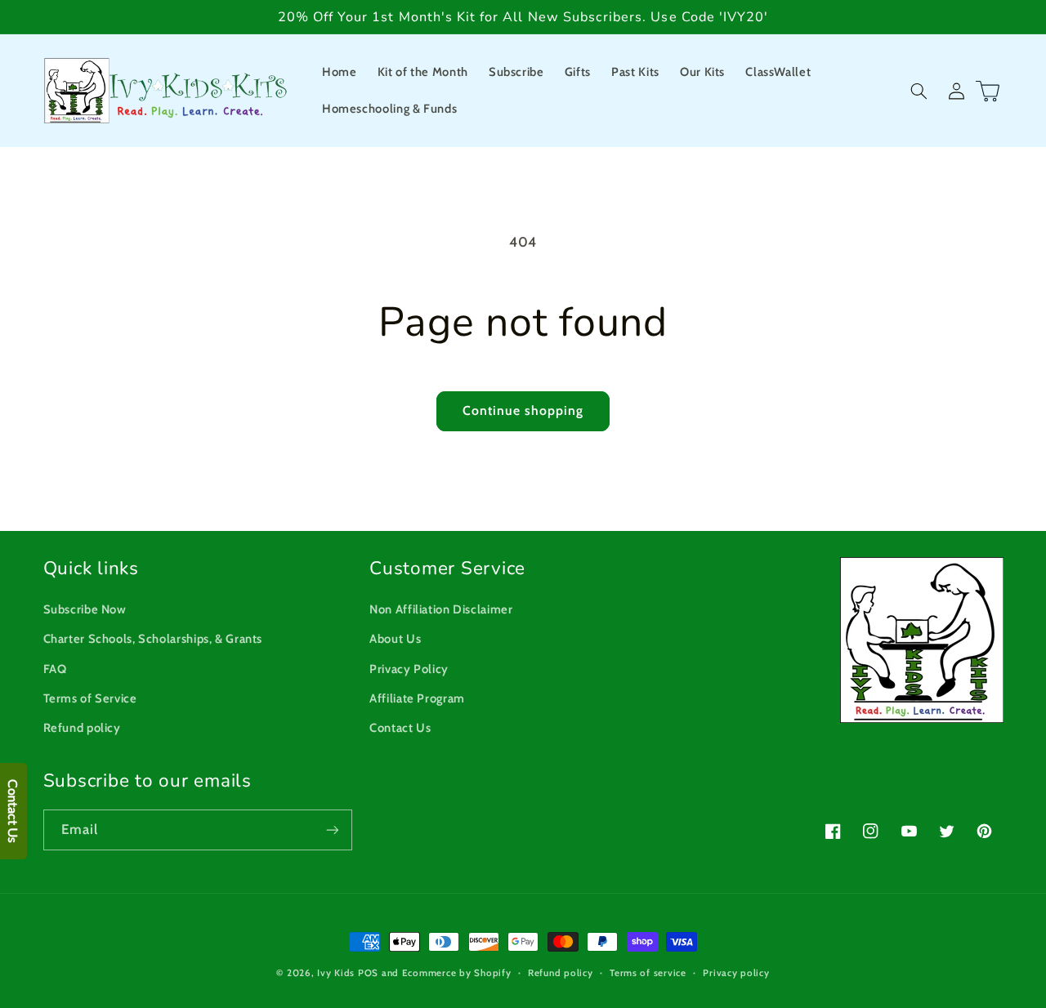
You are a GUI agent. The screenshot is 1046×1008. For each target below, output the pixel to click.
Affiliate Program (417, 698)
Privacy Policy (409, 669)
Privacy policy (736, 973)
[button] (919, 90)
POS (368, 973)
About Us (395, 638)
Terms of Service (90, 698)
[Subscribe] (332, 830)
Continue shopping (523, 410)
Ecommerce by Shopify (457, 973)
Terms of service (648, 973)
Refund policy (82, 727)
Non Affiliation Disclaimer (440, 609)
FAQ (55, 669)
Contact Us (400, 727)
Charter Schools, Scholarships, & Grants (153, 638)
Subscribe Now (85, 609)
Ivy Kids (336, 973)
